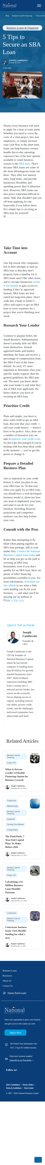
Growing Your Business (15, 824)
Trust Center (29, 1088)
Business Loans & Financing (22, 27)
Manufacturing (12, 806)
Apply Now (15, 1032)
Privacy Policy (28, 1085)
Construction (11, 801)
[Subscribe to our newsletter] (38, 1160)
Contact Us (8, 986)
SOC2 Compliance (13, 1085)
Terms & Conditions (13, 1088)
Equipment (11, 819)
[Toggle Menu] (39, 6)
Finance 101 (11, 763)
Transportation (12, 830)
